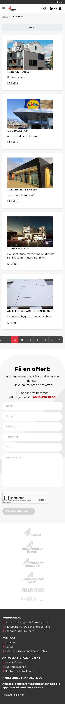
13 (22, 339)
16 (45, 339)
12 (14, 339)
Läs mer (12, 83)
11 (7, 339)
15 (37, 339)
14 (29, 339)
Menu (32, 27)
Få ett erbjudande (18, 511)
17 (52, 339)
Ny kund (58, 2)
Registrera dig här (13, 694)
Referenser (17, 16)
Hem (5, 16)
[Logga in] (61, 8)
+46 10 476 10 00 (43, 397)
